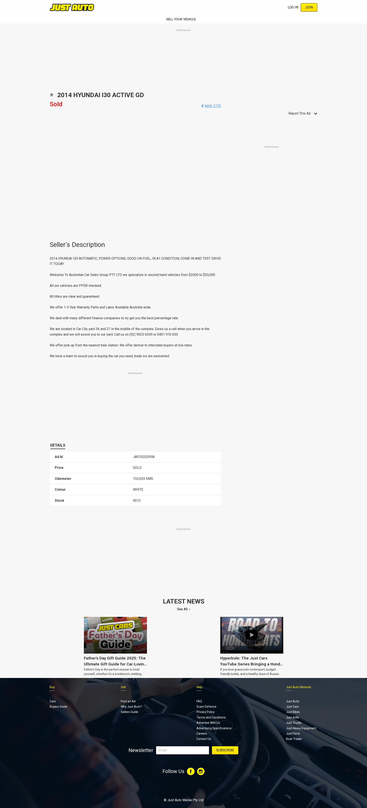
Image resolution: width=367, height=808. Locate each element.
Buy (52, 687)
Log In (293, 7)
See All (182, 609)
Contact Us (203, 739)
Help (199, 687)
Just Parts (293, 733)
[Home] (72, 7)
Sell (123, 687)
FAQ (199, 701)
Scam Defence (206, 706)
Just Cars (292, 706)
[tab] (57, 445)
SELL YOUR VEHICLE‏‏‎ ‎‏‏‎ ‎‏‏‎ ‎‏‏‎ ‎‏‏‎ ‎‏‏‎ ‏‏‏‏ (183, 19)
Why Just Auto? (131, 706)
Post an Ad (128, 701)
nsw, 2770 (213, 106)
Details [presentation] (57, 445)
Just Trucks (294, 722)
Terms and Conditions (211, 717)
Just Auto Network (298, 687)
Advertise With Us (208, 722)
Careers (201, 733)
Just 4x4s (292, 717)
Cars (53, 701)
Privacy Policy (205, 712)
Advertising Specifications (213, 728)
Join (309, 7)
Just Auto (292, 701)
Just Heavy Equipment (301, 728)
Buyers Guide (58, 706)
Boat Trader (294, 739)
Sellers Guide (129, 712)
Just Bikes (293, 712)
